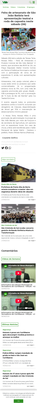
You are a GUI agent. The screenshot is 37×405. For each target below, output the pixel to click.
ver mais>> (32, 200)
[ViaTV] (5, 2)
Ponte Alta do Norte (8, 184)
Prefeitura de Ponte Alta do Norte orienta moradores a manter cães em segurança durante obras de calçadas (17, 189)
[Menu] (34, 2)
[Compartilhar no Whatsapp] (9, 148)
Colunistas (21, 7)
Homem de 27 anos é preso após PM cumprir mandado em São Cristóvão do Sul (18, 376)
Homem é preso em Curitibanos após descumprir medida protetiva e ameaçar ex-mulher (18, 335)
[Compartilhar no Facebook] (6, 148)
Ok (18, 401)
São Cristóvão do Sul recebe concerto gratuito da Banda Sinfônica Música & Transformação (17, 230)
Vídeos (13, 7)
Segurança (7, 330)
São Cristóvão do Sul (9, 225)
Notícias (6, 7)
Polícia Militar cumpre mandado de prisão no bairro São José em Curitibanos (18, 355)
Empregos (31, 7)
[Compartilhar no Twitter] (2, 148)
